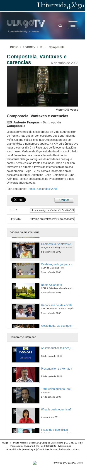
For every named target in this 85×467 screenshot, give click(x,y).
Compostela (56, 47)
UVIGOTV (29, 47)
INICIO (14, 47)
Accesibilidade (13, 449)
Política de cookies (69, 449)
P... (42, 47)
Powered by (68, 462)
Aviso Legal (29, 449)
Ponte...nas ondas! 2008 (43, 188)
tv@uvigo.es (64, 446)
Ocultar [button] (64, 200)
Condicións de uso (47, 449)
